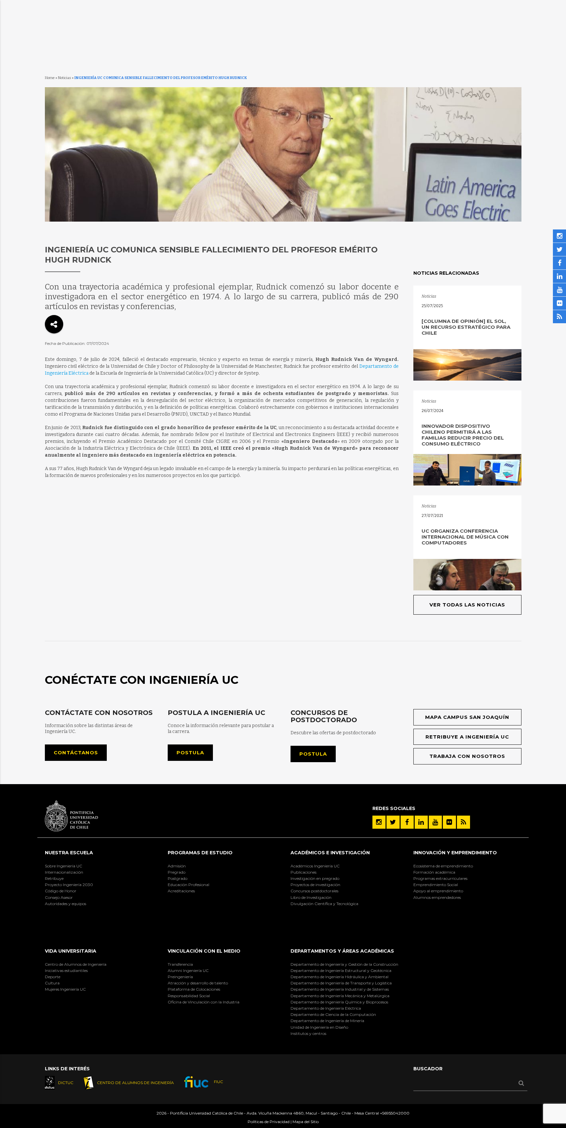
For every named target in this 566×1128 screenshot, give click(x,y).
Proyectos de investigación (315, 884)
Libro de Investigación (311, 897)
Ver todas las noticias (467, 605)
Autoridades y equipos (65, 903)
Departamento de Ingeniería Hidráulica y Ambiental (339, 976)
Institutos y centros (308, 1033)
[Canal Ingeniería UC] (435, 822)
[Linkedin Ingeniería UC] (421, 822)
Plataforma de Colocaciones (194, 989)
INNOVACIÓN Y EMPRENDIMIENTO (455, 853)
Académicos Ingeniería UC (315, 865)
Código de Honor (60, 890)
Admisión (177, 865)
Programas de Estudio (200, 853)
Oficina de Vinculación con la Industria (203, 1001)
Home (50, 78)
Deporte (52, 976)
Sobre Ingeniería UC (63, 865)
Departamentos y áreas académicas (342, 951)
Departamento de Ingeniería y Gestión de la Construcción (344, 964)
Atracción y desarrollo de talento (198, 982)
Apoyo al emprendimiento (438, 890)
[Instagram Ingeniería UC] (379, 822)
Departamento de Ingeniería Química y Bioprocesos (339, 1001)
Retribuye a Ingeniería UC (467, 737)
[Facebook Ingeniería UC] (407, 822)
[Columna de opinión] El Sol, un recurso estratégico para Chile (466, 327)
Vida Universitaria (70, 951)
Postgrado (177, 878)
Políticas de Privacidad (269, 1121)
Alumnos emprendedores (437, 897)
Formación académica (434, 872)
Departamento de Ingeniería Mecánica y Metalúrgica (340, 995)
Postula (190, 752)
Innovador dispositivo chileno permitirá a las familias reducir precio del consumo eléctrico (463, 435)
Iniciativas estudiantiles (66, 970)
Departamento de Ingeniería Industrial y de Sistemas (340, 989)
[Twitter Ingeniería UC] (393, 822)
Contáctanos (76, 752)
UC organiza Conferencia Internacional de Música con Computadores (465, 537)
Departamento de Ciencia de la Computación (333, 1014)
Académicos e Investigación (330, 853)
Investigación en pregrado (315, 878)
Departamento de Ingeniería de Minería (327, 1020)
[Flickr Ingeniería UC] (449, 822)
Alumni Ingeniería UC (188, 970)
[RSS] (463, 822)
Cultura (52, 982)
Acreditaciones (181, 890)
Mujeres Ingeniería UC (65, 989)
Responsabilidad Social (189, 995)
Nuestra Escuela (69, 853)
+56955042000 (394, 1113)
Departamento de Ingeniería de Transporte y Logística (341, 982)
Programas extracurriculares (440, 878)
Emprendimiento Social (435, 884)
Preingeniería (180, 976)
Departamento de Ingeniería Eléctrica (326, 1008)
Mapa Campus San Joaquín (467, 717)
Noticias (64, 78)
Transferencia (180, 964)
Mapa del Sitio (305, 1121)
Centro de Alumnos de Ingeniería (75, 964)
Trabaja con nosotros (467, 756)
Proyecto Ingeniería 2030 (69, 884)
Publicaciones (303, 872)
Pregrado (176, 872)
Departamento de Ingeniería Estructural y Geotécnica (341, 970)
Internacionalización (64, 872)
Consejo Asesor (59, 897)
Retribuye (54, 878)
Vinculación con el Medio (204, 951)
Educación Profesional (188, 884)
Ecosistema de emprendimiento (443, 865)
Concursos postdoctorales (314, 890)
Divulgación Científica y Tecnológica (324, 903)
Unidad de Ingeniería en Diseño (319, 1027)
